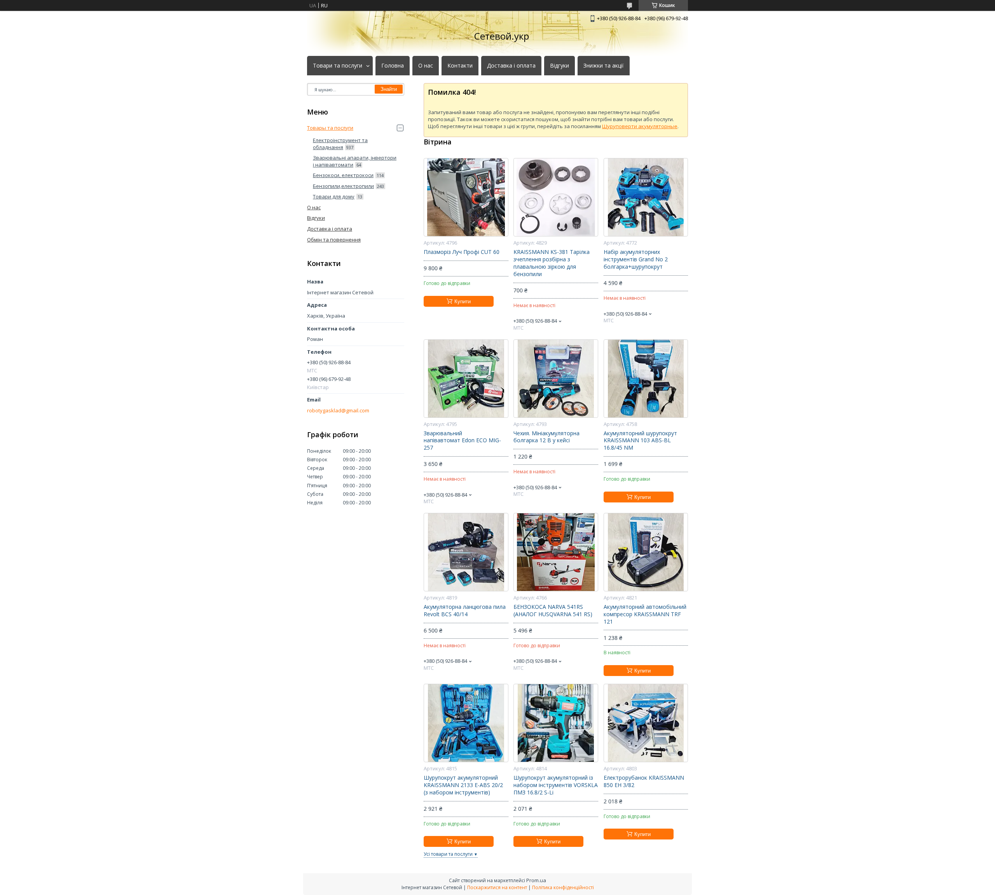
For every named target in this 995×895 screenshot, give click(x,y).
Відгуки (559, 65)
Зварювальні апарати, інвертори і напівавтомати (354, 161)
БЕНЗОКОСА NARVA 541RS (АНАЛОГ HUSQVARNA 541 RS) (552, 610)
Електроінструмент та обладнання (340, 144)
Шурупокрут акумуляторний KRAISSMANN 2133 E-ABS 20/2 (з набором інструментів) (463, 785)
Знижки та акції (603, 65)
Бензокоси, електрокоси (343, 175)
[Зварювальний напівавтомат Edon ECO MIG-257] (466, 378)
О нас (425, 65)
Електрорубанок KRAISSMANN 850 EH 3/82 (644, 781)
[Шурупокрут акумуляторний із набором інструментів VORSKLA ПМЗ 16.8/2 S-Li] (555, 723)
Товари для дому (333, 196)
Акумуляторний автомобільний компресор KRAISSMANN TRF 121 (645, 614)
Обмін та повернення (334, 239)
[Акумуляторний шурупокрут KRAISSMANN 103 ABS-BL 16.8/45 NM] (646, 378)
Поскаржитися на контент (497, 887)
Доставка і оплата (511, 65)
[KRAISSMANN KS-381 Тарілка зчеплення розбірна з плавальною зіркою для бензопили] (555, 197)
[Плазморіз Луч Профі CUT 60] (466, 197)
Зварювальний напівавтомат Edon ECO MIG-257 (462, 441)
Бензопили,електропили (343, 185)
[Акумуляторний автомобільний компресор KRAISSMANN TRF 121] (646, 552)
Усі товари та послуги (448, 854)
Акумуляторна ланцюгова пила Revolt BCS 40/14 (465, 610)
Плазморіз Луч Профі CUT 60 (461, 252)
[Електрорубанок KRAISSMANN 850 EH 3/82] (646, 723)
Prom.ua (536, 880)
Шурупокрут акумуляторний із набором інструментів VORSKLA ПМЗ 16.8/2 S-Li (555, 785)
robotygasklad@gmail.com (338, 410)
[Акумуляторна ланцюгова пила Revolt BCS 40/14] (466, 552)
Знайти (389, 89)
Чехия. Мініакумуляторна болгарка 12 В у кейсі (546, 437)
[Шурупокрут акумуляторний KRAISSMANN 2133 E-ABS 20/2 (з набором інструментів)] (466, 723)
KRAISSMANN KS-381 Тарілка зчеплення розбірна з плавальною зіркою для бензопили (551, 263)
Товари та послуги (337, 65)
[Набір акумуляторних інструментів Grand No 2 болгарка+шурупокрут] (646, 197)
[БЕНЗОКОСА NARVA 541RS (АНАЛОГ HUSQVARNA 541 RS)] (555, 552)
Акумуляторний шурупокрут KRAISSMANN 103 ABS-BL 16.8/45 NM (640, 441)
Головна (392, 65)
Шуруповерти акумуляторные (639, 126)
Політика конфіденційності (563, 887)
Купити (462, 301)
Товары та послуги (330, 127)
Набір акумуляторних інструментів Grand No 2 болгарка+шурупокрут (636, 259)
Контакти (460, 65)
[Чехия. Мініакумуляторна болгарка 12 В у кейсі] (555, 378)
